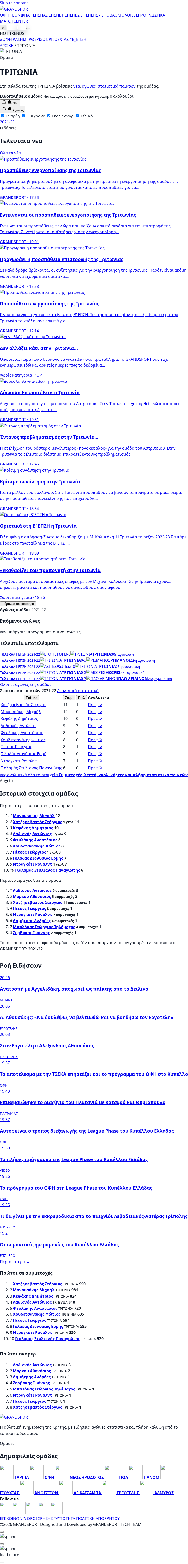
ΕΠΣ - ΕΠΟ (100, 15)
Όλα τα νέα (10, 153)
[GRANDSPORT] (15, 9)
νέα (76, 86)
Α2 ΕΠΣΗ (51, 15)
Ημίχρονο (35, 116)
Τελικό (86, 116)
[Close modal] (2, 1532)
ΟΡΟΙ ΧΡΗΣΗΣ (40, 1518)
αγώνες (89, 86)
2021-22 (7, 122)
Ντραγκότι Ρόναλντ (19, 761)
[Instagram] (19, 1512)
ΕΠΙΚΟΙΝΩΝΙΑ (13, 1518)
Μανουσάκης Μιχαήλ (21, 711)
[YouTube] (31, 1512)
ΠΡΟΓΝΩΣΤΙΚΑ (151, 15)
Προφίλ (95, 704)
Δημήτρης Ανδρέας (32, 920)
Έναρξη (12, 116)
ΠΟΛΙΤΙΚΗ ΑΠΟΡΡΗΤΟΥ (98, 1518)
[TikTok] (57, 1512)
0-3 (83, 660)
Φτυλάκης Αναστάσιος (22, 732)
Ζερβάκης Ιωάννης (31, 932)
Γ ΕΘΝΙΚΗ (18, 15)
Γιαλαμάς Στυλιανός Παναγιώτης (31, 768)
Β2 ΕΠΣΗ (83, 15)
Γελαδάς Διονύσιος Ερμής (24, 753)
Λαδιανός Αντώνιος (19, 725)
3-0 (67, 654)
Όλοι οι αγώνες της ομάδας (25, 684)
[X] (44, 1512)
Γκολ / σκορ (62, 116)
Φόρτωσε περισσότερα (18, 604)
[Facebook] (6, 1512)
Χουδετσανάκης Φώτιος (23, 739)
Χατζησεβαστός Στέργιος (24, 704)
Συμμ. (69, 698)
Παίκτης (31, 698)
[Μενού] (28, 28)
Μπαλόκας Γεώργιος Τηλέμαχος (44, 926)
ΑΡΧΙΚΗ (7, 45)
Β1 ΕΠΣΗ (67, 15)
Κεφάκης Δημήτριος (19, 718)
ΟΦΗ (4, 15)
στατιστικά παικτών (117, 86)
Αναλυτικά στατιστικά (78, 690)
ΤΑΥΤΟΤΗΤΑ (64, 1518)
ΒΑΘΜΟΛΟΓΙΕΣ (124, 15)
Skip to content (14, 3)
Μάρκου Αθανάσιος (32, 896)
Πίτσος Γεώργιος (16, 746)
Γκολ (81, 698)
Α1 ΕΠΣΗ (35, 15)
